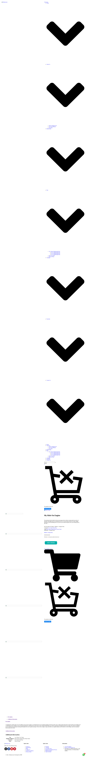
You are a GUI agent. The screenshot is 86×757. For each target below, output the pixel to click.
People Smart (53, 529)
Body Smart (48, 529)
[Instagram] (5, 748)
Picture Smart (58, 529)
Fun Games (50, 527)
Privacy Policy (28, 751)
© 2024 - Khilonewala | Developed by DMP (14, 754)
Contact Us (28, 749)
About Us (28, 746)
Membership (28, 747)
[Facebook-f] (8, 748)
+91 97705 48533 (68, 746)
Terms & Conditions (30, 750)
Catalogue (47, 747)
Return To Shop (47, 508)
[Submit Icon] (55, 462)
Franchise (47, 746)
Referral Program (48, 750)
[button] (47, 510)
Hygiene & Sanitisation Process (51, 749)
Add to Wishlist (51, 542)
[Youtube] (11, 748)
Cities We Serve (48, 751)
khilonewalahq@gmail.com (70, 747)
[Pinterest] (14, 748)
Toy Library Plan (48, 748)
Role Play (55, 527)
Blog (27, 748)
